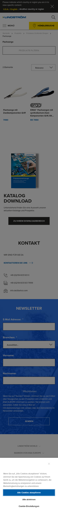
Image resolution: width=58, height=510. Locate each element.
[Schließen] (49, 463)
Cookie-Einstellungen (29, 506)
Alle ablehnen (29, 499)
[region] (29, 483)
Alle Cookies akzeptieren (29, 492)
